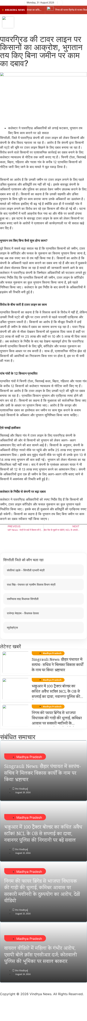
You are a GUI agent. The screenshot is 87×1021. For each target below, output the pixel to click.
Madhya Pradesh (29, 757)
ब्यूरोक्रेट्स (12, 627)
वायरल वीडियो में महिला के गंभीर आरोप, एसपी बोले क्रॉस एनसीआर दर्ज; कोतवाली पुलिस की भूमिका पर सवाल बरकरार (40, 955)
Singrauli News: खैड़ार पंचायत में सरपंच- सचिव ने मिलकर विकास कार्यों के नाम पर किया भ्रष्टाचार (57, 665)
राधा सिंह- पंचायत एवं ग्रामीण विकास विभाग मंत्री (31, 584)
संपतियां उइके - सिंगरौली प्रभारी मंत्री (26, 570)
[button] (82, 22)
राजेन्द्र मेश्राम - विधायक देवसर (23, 613)
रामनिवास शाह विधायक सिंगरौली (22, 599)
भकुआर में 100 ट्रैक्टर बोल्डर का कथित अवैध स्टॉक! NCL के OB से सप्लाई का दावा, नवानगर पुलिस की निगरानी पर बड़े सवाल (56, 694)
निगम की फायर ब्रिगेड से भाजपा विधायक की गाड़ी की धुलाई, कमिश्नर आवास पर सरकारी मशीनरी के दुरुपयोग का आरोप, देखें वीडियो (57, 721)
